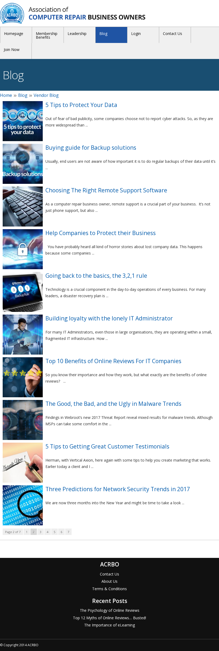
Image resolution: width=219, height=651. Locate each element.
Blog (103, 33)
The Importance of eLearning (109, 625)
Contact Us (172, 33)
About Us (109, 581)
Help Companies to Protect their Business (100, 233)
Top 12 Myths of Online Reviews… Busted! (109, 617)
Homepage (13, 33)
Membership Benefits (46, 35)
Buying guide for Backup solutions (90, 147)
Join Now (11, 49)
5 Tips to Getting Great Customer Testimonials (107, 446)
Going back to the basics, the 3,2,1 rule (96, 275)
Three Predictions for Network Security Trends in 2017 (117, 489)
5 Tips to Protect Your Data (81, 105)
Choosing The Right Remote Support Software (106, 190)
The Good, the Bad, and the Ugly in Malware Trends (113, 403)
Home (6, 95)
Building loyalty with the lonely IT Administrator (109, 318)
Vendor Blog (46, 95)
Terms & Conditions (109, 588)
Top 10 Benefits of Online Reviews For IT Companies (113, 361)
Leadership (77, 33)
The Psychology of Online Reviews (109, 610)
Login (136, 33)
